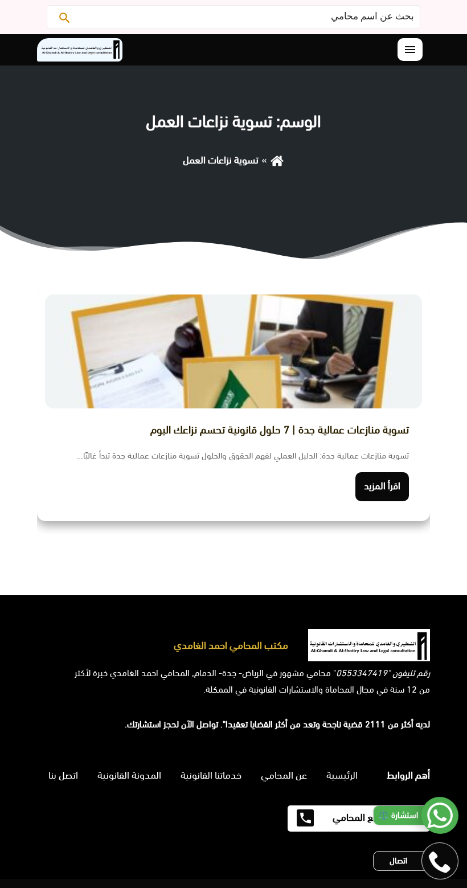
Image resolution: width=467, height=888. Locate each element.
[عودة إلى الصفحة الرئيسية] (277, 160)
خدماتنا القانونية (211, 775)
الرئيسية (342, 775)
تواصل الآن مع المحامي (376, 817)
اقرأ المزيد (382, 486)
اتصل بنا (63, 775)
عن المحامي (284, 775)
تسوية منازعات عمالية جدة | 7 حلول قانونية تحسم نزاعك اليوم (279, 430)
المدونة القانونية (129, 775)
